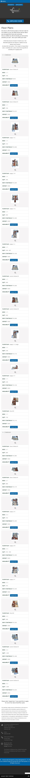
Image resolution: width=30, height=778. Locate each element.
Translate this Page (8, 740)
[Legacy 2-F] (15, 570)
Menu (4, 1)
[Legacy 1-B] (15, 163)
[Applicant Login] (19, 5)
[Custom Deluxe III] (15, 267)
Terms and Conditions (9, 736)
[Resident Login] (11, 5)
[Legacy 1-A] (15, 127)
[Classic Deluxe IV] (15, 61)
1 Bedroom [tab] (7, 55)
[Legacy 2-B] (15, 536)
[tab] (15, 55)
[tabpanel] (15, 379)
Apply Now (14, 85)
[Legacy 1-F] (15, 367)
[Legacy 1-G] (15, 198)
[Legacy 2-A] (15, 502)
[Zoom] (15, 66)
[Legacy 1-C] (15, 233)
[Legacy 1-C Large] (15, 334)
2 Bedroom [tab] (7, 432)
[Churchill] (15, 400)
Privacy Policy (7, 738)
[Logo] (15, 10)
